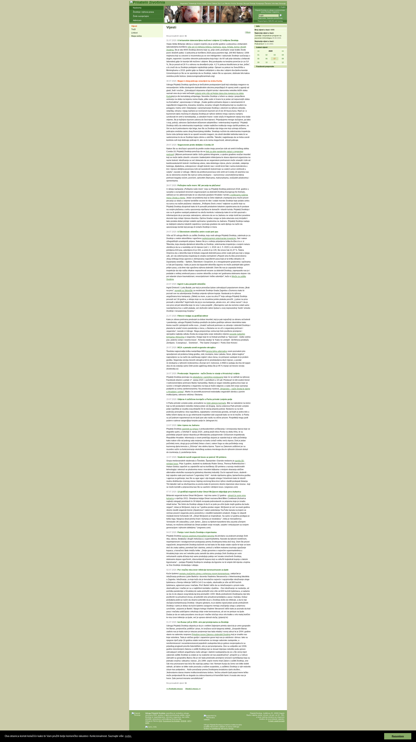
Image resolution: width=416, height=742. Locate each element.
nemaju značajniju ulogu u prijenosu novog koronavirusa (204, 573)
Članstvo (268, 3)
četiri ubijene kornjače (216, 403)
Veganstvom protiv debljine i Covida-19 (195, 145)
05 (258, 59)
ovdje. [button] (128, 736)
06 (266, 59)
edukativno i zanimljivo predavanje (208, 377)
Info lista (275, 3)
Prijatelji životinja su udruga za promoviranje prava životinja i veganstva (270, 11)
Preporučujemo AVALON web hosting (270, 21)
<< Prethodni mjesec (174, 689)
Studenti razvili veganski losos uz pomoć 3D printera (201, 457)
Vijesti (134, 26)
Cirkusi (214, 3)
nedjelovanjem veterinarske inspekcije (219, 238)
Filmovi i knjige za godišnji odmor (192, 316)
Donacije (282, 3)
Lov (222, 3)
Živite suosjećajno (141, 16)
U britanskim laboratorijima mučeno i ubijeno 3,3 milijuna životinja (207, 40)
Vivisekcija (192, 3)
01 (258, 55)
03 (275, 55)
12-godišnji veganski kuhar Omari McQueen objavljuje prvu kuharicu (209, 492)
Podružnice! (259, 44)
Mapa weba (262, 18)
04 (283, 55)
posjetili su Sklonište (184, 290)
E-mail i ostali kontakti (276, 721)
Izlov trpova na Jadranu (188, 425)
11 (274, 62)
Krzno (199, 3)
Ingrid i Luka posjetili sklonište (191, 284)
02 (266, 55)
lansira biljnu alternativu (216, 351)
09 (258, 62)
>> (283, 51)
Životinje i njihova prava (143, 12)
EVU (160, 721)
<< (258, 51)
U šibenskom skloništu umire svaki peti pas (197, 232)
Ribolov (228, 3)
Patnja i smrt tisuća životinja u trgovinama (197, 532)
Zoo (219, 3)
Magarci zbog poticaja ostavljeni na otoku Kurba (199, 81)
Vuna (209, 3)
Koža (204, 3)
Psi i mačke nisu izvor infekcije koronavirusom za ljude (202, 570)
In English (282, 7)
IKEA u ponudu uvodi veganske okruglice (196, 347)
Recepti (246, 3)
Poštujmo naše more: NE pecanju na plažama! (199, 185)
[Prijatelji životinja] (147, 2)
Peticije (252, 3)
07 (275, 59)
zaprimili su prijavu (190, 429)
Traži (133, 29)
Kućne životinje (237, 3)
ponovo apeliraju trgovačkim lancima (198, 536)
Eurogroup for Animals (171, 721)
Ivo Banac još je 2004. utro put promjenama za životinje (203, 622)
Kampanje (260, 3)
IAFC (189, 721)
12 (283, 62)
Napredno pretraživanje (275, 18)
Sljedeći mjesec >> (193, 689)
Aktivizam (137, 20)
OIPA (147, 723)
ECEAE (183, 721)
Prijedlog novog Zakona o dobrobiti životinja (211, 634)
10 (266, 62)
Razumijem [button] (398, 736)
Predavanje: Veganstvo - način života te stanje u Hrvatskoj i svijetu (208, 373)
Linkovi (134, 33)
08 (283, 59)
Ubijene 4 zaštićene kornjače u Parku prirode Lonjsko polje (204, 399)
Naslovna (137, 8)
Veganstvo (184, 3)
